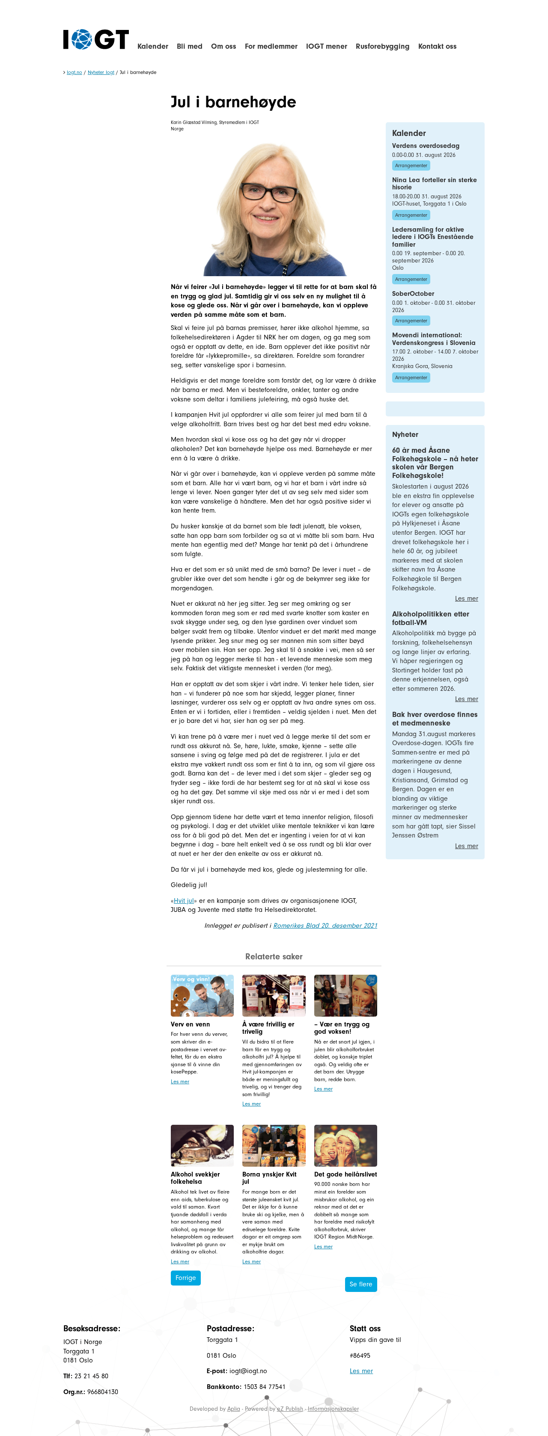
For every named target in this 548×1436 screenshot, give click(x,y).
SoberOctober (413, 294)
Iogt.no (74, 72)
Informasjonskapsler (333, 1408)
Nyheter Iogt (101, 72)
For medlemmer (271, 46)
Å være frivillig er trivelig (268, 1028)
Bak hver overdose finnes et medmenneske (435, 719)
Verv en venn (190, 1024)
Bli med (190, 46)
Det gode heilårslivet (345, 1174)
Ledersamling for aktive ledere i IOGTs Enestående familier (433, 237)
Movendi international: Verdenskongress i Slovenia (434, 339)
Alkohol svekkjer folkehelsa (195, 1178)
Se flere (361, 1284)
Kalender (152, 46)
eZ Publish (290, 1408)
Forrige (186, 1278)
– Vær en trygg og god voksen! (341, 1028)
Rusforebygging (383, 46)
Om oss (223, 46)
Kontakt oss (437, 46)
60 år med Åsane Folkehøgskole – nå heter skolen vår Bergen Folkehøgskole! (435, 463)
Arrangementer (411, 165)
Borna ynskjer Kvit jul (269, 1178)
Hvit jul (184, 901)
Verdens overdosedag (425, 146)
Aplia (233, 1408)
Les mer (180, 1081)
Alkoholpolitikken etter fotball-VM (430, 618)
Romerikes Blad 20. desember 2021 (325, 925)
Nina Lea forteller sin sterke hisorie (434, 184)
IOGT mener (326, 46)
